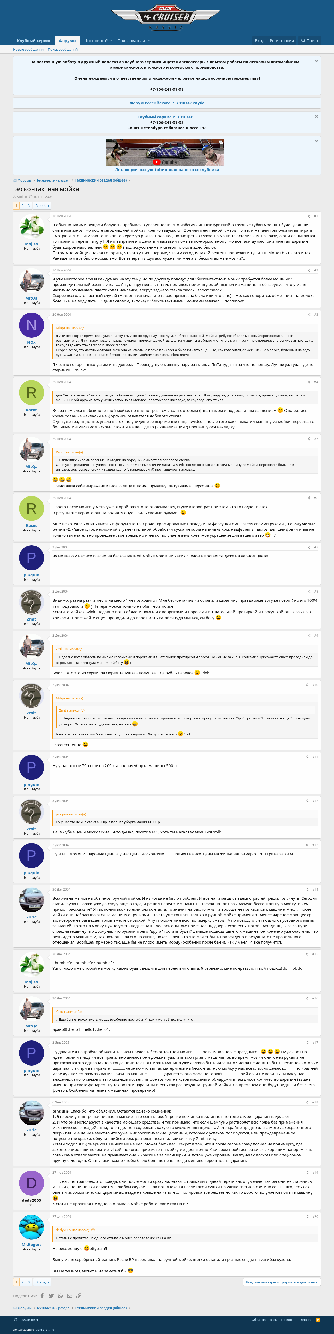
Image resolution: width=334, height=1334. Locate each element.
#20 (315, 1216)
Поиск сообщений (63, 49)
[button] (111, 40)
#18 (315, 1102)
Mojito (22, 196)
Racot (31, 409)
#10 (315, 685)
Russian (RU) (27, 1319)
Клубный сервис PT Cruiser (165, 116)
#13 (315, 845)
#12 (315, 801)
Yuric (31, 917)
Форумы (67, 40)
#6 (316, 498)
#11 (315, 756)
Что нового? (96, 40)
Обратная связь (264, 1319)
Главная (305, 1319)
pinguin (31, 574)
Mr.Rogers (31, 1244)
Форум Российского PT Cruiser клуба (167, 103)
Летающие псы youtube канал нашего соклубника (167, 169)
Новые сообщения (28, 49)
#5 (316, 439)
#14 (315, 889)
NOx (31, 342)
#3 (316, 314)
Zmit (31, 619)
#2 (316, 270)
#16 (315, 998)
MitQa (31, 298)
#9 (316, 635)
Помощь (288, 1319)
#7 (316, 547)
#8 (316, 591)
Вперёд (41, 205)
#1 (316, 216)
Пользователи (131, 40)
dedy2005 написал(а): (73, 1229)
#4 (316, 382)
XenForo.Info (45, 1329)
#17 (315, 1042)
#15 (315, 954)
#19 (315, 1172)
